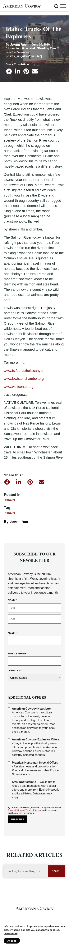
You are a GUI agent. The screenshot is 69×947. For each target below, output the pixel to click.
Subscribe (17, 819)
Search (56, 871)
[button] (56, 6)
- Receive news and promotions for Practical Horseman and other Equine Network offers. (35, 768)
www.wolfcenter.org (19, 387)
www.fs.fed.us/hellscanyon (24, 371)
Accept (11, 940)
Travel (11, 500)
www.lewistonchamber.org (24, 379)
